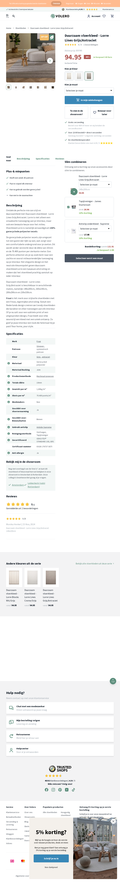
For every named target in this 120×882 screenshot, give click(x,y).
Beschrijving (23, 158)
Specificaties (43, 158)
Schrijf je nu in (51, 858)
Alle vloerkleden (50, 812)
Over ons (28, 812)
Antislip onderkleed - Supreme (94, 223)
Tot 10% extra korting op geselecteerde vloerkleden (27, 3)
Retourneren (11, 829)
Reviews (59, 158)
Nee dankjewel (51, 867)
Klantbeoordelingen (15, 838)
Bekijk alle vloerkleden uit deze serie (94, 563)
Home (8, 28)
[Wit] (69, 76)
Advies (9, 843)
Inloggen (10, 834)
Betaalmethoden (13, 817)
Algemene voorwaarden (26, 876)
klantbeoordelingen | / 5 (60, 780)
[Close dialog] (113, 821)
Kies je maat (71, 84)
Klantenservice (108, 9)
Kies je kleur (71, 68)
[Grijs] (79, 76)
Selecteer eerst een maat (89, 258)
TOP (113, 682)
